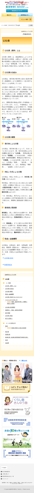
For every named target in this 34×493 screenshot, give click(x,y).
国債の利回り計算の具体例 (16, 328)
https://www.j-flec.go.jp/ (12, 3)
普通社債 (7, 334)
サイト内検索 (4, 25)
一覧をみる (24, 360)
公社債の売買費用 (10, 307)
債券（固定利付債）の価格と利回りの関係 (17, 302)
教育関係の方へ (25, 15)
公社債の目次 (8, 258)
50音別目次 (8, 265)
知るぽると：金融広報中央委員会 (17, 7)
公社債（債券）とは (10, 286)
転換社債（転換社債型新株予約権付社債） (17, 337)
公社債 (7, 279)
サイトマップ (5, 478)
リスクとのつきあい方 (11, 300)
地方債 (7, 331)
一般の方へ (9, 15)
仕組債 (7, 343)
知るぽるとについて (17, 10)
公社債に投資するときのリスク (13, 297)
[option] (7, 373)
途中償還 (7, 313)
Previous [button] (3, 374)
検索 (31, 25)
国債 (6, 326)
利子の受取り (9, 318)
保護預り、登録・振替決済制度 (13, 310)
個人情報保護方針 (6, 471)
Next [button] (31, 374)
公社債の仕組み (9, 288)
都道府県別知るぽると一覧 (8, 476)
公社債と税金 (9, 315)
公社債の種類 (9, 291)
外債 (6, 340)
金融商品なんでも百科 (10, 274)
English (4, 467)
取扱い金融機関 (9, 294)
